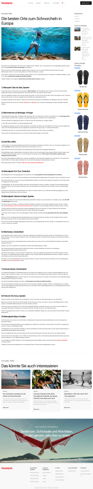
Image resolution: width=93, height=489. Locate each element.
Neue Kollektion (47, 472)
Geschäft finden (72, 471)
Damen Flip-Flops (34, 472)
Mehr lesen (84, 34)
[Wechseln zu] (63, 3)
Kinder (44, 481)
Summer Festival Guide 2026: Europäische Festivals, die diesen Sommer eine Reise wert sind (86, 52)
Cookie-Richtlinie (85, 471)
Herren (44, 478)
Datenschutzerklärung (86, 474)
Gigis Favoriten (59, 471)
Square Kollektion (59, 477)
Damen (44, 475)
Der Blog (30, 3)
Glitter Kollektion (59, 474)
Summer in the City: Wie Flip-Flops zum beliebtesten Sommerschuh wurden (87, 40)
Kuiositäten (56, 3)
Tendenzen (47, 3)
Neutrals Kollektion (60, 480)
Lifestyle (38, 3)
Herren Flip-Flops (34, 475)
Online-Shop (85, 3)
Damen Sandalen (34, 481)
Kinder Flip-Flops (34, 478)
